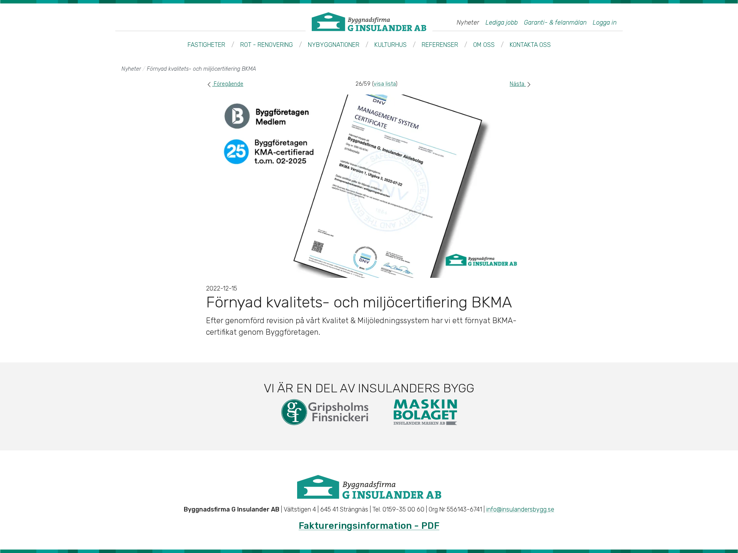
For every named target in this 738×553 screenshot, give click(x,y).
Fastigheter (206, 44)
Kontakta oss (530, 44)
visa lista (385, 84)
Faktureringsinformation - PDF (369, 525)
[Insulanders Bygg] (369, 21)
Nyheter (468, 23)
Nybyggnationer (333, 44)
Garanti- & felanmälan (555, 23)
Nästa (518, 84)
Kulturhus (390, 44)
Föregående (227, 84)
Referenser (440, 44)
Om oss (484, 44)
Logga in (605, 23)
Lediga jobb (501, 23)
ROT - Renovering (266, 44)
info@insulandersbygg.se (520, 509)
